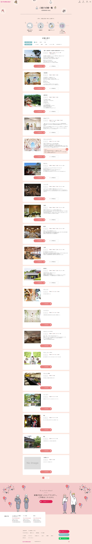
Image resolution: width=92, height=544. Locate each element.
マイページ (87, 2)
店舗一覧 (52, 535)
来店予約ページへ (46, 501)
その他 (45, 42)
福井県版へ (79, 2)
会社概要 (47, 535)
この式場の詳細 (39, 66)
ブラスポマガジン (30, 535)
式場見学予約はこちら (64, 534)
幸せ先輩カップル (37, 535)
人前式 (46, 44)
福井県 (36, 42)
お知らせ (43, 535)
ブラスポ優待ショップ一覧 (31, 530)
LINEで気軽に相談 (64, 538)
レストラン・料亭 (51, 44)
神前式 (42, 44)
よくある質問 (24, 535)
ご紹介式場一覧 (25, 530)
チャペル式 (37, 44)
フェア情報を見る (53, 66)
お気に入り (83, 2)
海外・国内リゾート (59, 44)
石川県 (41, 42)
